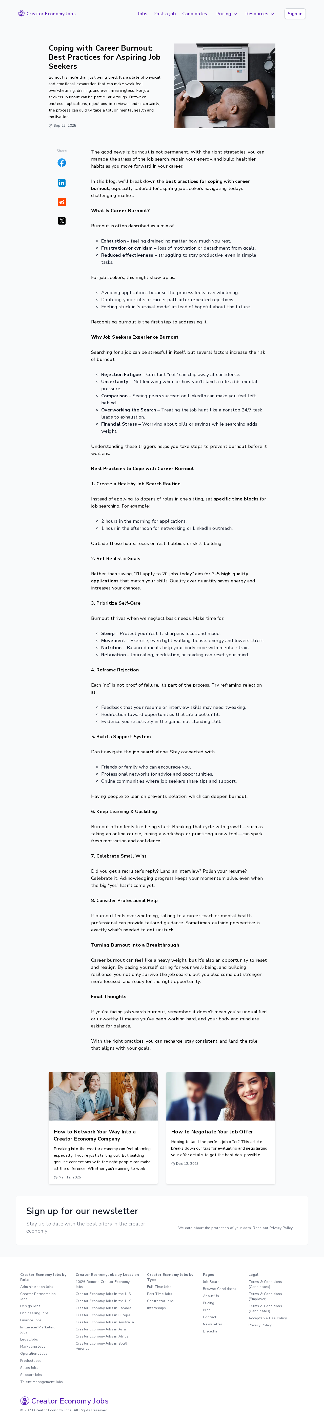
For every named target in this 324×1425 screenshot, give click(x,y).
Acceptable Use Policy (268, 1318)
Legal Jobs (29, 1339)
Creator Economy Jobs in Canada (103, 1308)
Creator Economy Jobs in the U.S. (104, 1293)
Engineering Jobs (34, 1313)
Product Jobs (31, 1360)
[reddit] (62, 202)
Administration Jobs (36, 1286)
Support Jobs (31, 1374)
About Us (211, 1296)
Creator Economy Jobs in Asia (101, 1329)
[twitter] (61, 220)
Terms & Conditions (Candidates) (265, 1284)
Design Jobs (30, 1306)
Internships (156, 1308)
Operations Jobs (34, 1353)
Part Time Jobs (159, 1293)
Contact (209, 1317)
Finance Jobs (31, 1320)
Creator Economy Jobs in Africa (102, 1336)
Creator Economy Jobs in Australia (105, 1322)
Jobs (143, 14)
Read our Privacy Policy (273, 1227)
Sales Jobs (29, 1367)
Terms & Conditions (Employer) (265, 1296)
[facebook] (62, 163)
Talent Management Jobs (41, 1381)
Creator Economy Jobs (51, 14)
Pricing (208, 1303)
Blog (207, 1310)
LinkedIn (210, 1331)
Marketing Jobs (33, 1346)
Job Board (211, 1281)
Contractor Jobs (160, 1301)
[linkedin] (62, 183)
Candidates (194, 14)
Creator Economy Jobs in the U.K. (104, 1301)
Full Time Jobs (159, 1286)
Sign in (295, 14)
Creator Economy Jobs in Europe (103, 1315)
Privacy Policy (260, 1325)
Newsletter (212, 1324)
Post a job (165, 14)
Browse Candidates (219, 1288)
